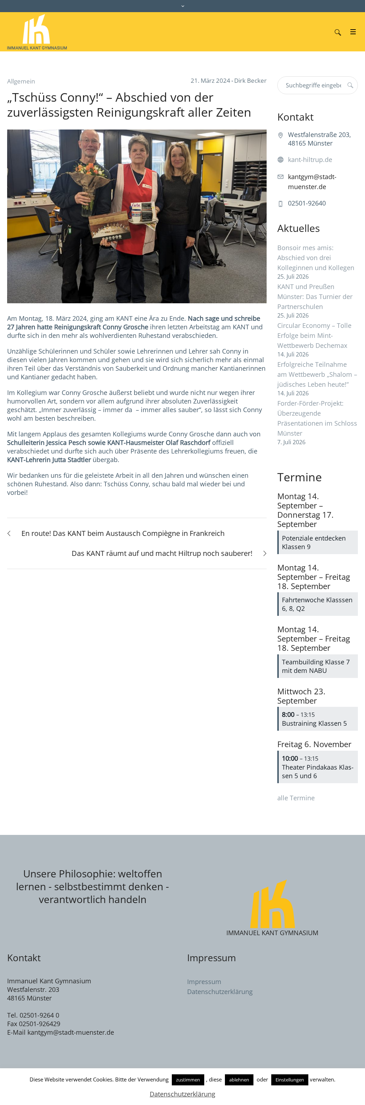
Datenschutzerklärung (220, 991)
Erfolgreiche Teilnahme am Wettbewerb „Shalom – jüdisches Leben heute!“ (317, 374)
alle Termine (296, 798)
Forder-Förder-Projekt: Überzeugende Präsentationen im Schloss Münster (317, 418)
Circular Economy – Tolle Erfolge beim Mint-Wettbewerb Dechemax (314, 335)
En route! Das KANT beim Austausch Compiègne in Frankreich (123, 533)
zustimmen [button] (188, 1079)
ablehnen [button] (239, 1079)
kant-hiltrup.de (310, 159)
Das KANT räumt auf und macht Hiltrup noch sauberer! (162, 553)
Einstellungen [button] (290, 1079)
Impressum (204, 981)
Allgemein (21, 81)
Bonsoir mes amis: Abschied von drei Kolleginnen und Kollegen (315, 257)
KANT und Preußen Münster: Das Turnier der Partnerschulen (315, 296)
